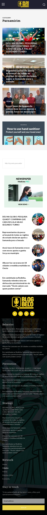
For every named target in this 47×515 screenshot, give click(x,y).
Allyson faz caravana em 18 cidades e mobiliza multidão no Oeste (16, 265)
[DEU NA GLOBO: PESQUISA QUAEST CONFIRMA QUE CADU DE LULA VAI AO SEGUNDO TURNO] (38, 219)
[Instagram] (20, 313)
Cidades (9, 38)
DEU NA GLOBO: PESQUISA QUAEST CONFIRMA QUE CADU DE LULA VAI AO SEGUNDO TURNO (21, 47)
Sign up (23, 508)
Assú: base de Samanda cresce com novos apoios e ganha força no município (21, 109)
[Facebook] (14, 313)
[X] (26, 313)
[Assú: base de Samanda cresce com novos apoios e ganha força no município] (23, 101)
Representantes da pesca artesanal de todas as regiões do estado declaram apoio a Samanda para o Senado (21, 76)
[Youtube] (32, 313)
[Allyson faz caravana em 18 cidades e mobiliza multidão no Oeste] (38, 265)
